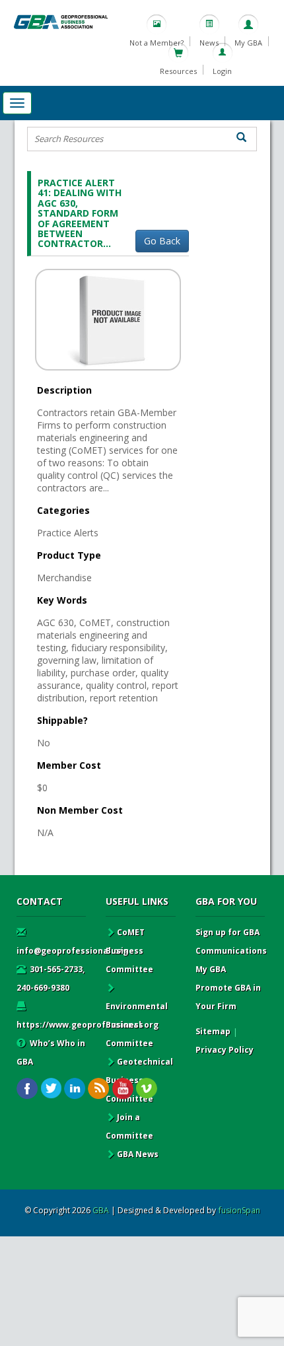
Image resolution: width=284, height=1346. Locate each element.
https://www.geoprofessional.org (88, 1024)
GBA (100, 1210)
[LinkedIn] (75, 1089)
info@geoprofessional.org (72, 950)
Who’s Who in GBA (51, 1052)
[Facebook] (27, 1089)
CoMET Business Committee (129, 951)
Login (222, 71)
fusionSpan (239, 1210)
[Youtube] (122, 1089)
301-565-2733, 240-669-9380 (51, 978)
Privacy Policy (224, 1049)
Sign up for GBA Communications (231, 941)
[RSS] (99, 1089)
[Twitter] (51, 1089)
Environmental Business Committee (137, 1025)
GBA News (138, 1154)
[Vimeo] (146, 1089)
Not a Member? (156, 43)
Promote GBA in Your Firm (228, 997)
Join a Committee (129, 1126)
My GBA (248, 43)
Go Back (162, 240)
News (209, 43)
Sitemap (213, 1031)
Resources (178, 71)
